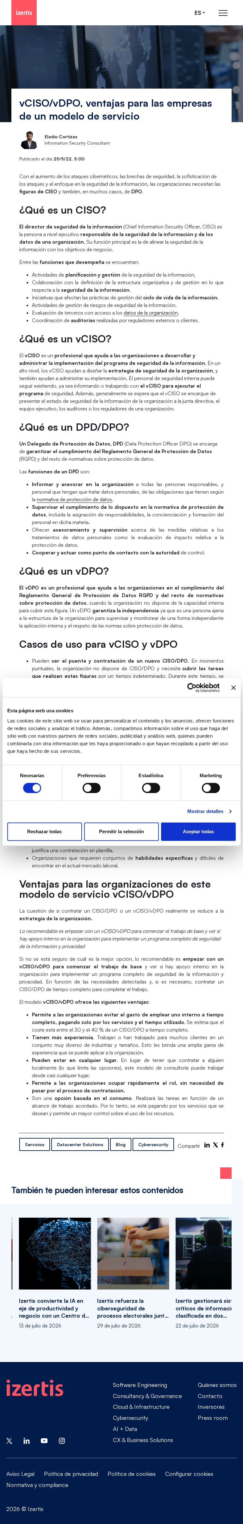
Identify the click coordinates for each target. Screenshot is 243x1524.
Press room (213, 1417)
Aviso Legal (20, 1473)
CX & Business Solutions (143, 1439)
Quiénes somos (217, 1384)
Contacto (210, 1395)
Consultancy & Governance (147, 1395)
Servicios (34, 1144)
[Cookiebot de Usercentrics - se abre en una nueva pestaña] (192, 687)
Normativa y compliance (37, 1484)
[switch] (92, 788)
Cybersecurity (153, 1144)
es (198, 12)
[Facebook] (222, 1144)
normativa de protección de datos (74, 499)
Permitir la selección (121, 831)
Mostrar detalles (205, 811)
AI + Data (125, 1428)
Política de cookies (132, 1473)
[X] (215, 1144)
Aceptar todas (198, 831)
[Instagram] (62, 1440)
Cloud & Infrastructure (141, 1406)
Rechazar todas (44, 831)
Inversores (211, 1406)
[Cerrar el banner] (233, 687)
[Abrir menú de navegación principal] (223, 13)
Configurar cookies (189, 1473)
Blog (121, 1144)
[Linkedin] (26, 1440)
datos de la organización (151, 312)
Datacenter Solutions (80, 1144)
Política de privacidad (71, 1473)
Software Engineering (140, 1384)
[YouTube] (44, 1440)
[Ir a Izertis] (24, 12)
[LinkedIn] (207, 1144)
